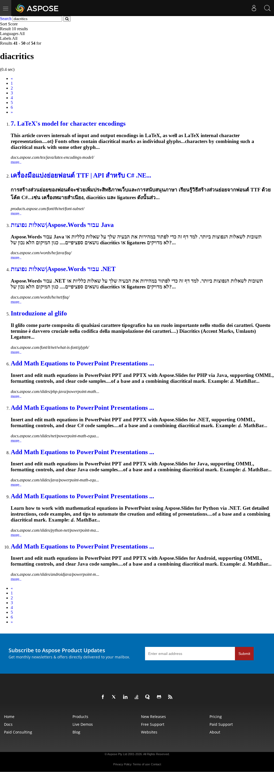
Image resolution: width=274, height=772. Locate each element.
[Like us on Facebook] (103, 697)
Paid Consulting (18, 732)
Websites (149, 732)
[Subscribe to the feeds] (171, 697)
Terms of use (141, 764)
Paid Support (221, 724)
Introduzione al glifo (39, 313)
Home (9, 716)
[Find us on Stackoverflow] (137, 697)
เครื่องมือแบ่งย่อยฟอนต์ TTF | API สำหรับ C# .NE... (81, 175)
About (215, 732)
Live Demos (83, 724)
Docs (8, 724)
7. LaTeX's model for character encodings (68, 123)
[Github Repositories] (160, 697)
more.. (16, 162)
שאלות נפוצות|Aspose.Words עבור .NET (63, 268)
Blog (76, 732)
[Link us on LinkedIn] (126, 697)
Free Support (152, 724)
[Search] (267, 8)
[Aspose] (37, 8)
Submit (244, 653)
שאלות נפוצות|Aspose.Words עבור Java (62, 224)
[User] (254, 8)
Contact (156, 764)
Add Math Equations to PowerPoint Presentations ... (82, 363)
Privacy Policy (122, 764)
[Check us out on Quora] (148, 697)
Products (80, 716)
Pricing (216, 716)
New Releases (153, 716)
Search (6, 18)
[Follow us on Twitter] (115, 697)
